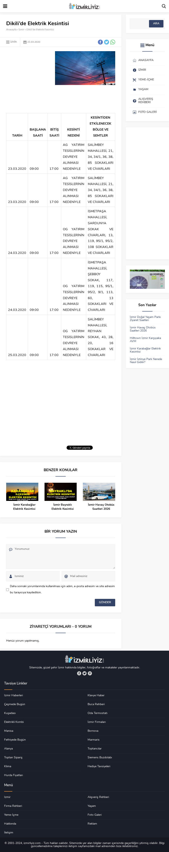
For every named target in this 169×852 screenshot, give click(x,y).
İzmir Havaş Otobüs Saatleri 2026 (101, 507)
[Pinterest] (90, 673)
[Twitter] (84, 673)
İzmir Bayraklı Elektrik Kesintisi (63, 507)
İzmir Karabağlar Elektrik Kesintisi (24, 507)
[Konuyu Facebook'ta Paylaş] (100, 42)
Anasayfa (11, 29)
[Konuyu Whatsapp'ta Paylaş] (112, 42)
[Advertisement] (40, 80)
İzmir (21, 29)
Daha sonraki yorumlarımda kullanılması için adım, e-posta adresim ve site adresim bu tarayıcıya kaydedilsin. (62, 589)
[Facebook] (79, 673)
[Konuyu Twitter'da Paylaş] (106, 42)
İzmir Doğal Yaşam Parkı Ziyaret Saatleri (145, 319)
